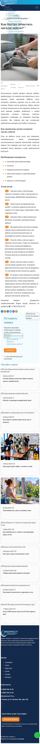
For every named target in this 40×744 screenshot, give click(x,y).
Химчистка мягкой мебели (17, 37)
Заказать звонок (10, 719)
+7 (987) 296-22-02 (7, 693)
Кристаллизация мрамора (17, 43)
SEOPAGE (21, 739)
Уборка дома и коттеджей (17, 27)
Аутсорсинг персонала (15, 35)
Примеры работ (13, 15)
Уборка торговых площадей (17, 49)
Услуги (6, 19)
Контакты (7, 58)
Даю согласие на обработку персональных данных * (14, 342)
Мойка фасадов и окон (16, 33)
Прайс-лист (8, 51)
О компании (12, 11)
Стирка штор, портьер (15, 41)
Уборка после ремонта (16, 31)
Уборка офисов (13, 29)
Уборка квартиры (14, 25)
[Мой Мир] (8, 311)
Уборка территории (14, 45)
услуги (30, 638)
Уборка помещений (14, 21)
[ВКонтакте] (2, 311)
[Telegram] (10, 311)
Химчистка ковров (14, 39)
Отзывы (6, 55)
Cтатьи (6, 54)
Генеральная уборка (15, 23)
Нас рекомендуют (14, 17)
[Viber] (13, 311)
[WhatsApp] (16, 311)
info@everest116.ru (7, 696)
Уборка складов (13, 47)
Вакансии (11, 13)
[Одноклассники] (5, 311)
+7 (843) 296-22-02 (7, 689)
